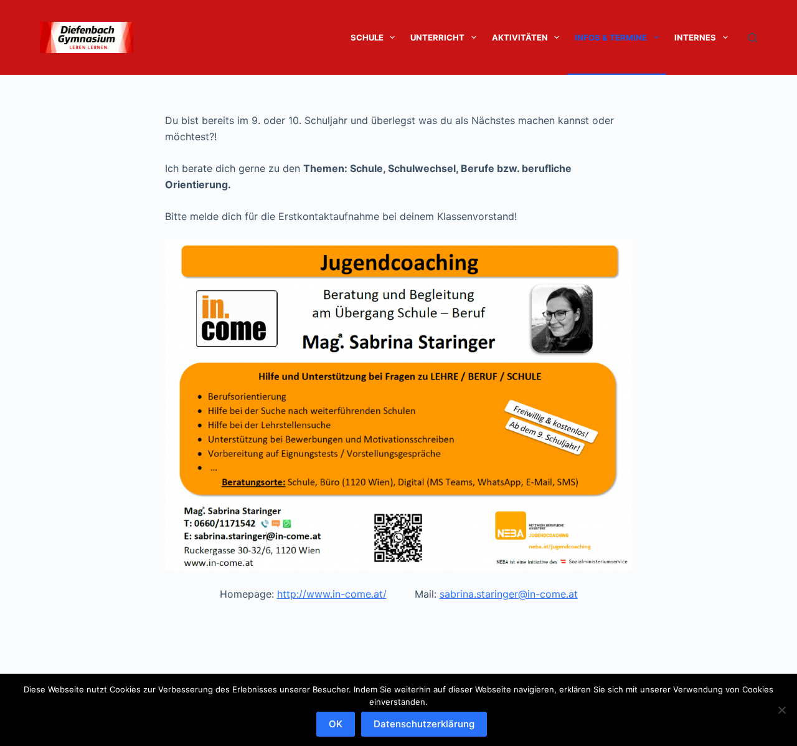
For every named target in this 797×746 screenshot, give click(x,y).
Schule (367, 37)
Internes (695, 37)
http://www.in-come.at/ (332, 594)
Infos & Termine (611, 37)
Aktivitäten (520, 37)
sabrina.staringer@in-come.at (509, 594)
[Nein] (781, 710)
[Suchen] (752, 37)
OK (335, 724)
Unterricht (437, 37)
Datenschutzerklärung (424, 724)
